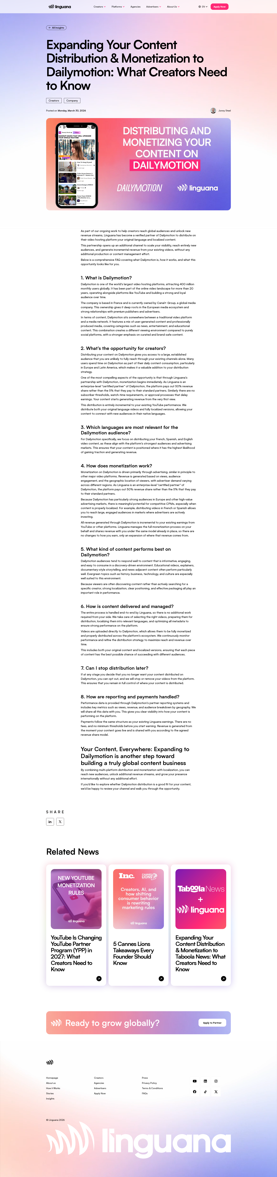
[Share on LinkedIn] (50, 822)
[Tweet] (60, 822)
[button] (100, 6)
